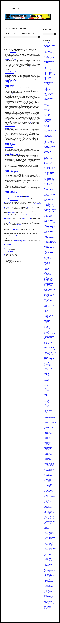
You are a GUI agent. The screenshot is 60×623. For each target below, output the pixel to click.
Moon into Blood (47, 335)
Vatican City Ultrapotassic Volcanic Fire (12, 154)
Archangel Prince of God (48, 84)
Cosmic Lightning (47, 147)
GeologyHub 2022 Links (48, 278)
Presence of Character (48, 368)
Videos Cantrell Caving (48, 571)
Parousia (30, 122)
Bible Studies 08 (47, 109)
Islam (45, 307)
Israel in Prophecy (47, 317)
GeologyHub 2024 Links (48, 280)
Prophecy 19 (46, 394)
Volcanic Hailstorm (47, 585)
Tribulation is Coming (48, 505)
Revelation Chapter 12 (48, 447)
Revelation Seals (47, 458)
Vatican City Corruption (9, 72)
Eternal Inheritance (47, 259)
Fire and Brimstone (47, 265)
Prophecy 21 (46, 396)
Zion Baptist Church (48, 610)
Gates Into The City (47, 274)
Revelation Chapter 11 (48, 446)
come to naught (16, 240)
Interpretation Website (48, 304)
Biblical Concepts (47, 118)
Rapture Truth (46, 411)
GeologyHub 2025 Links (48, 282)
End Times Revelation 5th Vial (49, 233)
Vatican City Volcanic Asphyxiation (11, 171)
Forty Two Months (47, 270)
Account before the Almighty (49, 52)
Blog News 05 (46, 126)
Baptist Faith (46, 95)
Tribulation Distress (48, 503)
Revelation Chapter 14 (48, 449)
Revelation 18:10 (7, 244)
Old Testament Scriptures (48, 342)
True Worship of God (48, 524)
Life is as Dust (46, 327)
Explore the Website (47, 262)
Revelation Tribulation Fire (49, 460)
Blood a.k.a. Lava (47, 127)
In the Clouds (46, 299)
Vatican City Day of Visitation (10, 80)
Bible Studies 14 (47, 116)
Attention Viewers (47, 90)
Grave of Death (47, 290)
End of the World (47, 184)
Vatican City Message (9, 143)
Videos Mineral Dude (48, 576)
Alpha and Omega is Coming (49, 60)
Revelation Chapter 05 (48, 438)
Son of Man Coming (47, 480)
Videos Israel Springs (48, 574)
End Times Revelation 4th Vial (49, 230)
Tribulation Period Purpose (49, 512)
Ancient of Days (47, 62)
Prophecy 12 (46, 385)
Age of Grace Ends (47, 55)
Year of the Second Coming (49, 607)
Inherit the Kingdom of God (49, 302)
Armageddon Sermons (48, 87)
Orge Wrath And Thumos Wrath (50, 346)
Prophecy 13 (46, 386)
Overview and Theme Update (49, 354)
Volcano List (46, 590)
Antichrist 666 (47, 68)
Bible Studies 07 (47, 108)
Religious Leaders (47, 413)
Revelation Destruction (48, 455)
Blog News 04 (46, 125)
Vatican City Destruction (9, 82)
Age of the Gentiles (47, 56)
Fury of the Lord (47, 272)
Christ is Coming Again (48, 141)
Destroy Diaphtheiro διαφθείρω (49, 155)
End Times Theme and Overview (50, 254)
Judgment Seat (46, 321)
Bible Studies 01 (47, 100)
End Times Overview (48, 214)
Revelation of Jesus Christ (48, 457)
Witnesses (46, 602)
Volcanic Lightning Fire (48, 586)
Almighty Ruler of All (48, 58)
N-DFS (11, 244)
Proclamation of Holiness (48, 370)
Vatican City (27, 196)
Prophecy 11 (46, 384)
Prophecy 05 (46, 376)
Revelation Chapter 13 (48, 448)
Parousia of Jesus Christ (48, 362)
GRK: (5, 245)
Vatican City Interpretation (10, 125)
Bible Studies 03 (47, 103)
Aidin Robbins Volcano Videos (49, 57)
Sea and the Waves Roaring (49, 468)
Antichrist (46, 67)
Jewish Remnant (47, 320)
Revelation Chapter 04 (48, 437)
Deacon (45, 153)
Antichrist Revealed (47, 77)
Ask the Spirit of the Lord (48, 88)
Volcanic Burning (19, 196)
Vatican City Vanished (9, 170)
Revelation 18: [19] (7, 222)
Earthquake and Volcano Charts (50, 167)
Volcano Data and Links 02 (49, 589)
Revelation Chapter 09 (48, 443)
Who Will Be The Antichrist (49, 597)
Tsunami (45, 527)
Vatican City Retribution (9, 148)
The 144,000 (46, 489)
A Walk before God (47, 50)
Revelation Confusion (48, 454)
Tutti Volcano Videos (48, 529)
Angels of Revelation (48, 63)
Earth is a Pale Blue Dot (48, 164)
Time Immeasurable (48, 499)
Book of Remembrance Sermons (50, 134)
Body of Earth (46, 131)
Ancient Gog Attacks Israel (49, 61)
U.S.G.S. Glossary (47, 531)
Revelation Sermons (48, 459)
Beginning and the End (48, 97)
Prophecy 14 (46, 388)
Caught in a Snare (47, 140)
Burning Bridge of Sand (48, 136)
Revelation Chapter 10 (48, 444)
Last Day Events (47, 323)
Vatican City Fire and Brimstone (11, 93)
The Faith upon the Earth (48, 492)
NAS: (5, 246)
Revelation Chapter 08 (48, 442)
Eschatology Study (47, 258)
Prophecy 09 (46, 381)
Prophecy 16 (46, 390)
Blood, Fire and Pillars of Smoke (50, 130)
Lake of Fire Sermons (48, 322)
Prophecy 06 (46, 378)
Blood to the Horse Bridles (49, 129)
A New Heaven (46, 46)
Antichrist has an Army (48, 71)
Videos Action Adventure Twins (50, 570)
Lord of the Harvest (47, 330)
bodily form (31, 66)
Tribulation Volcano (47, 515)
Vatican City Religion (9, 146)
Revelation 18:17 (7, 251)
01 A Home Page (47, 42)
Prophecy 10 (46, 383)
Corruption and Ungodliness (49, 146)
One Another (46, 343)
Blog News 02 (46, 122)
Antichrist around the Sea (49, 69)
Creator (45, 148)
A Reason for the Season (48, 48)
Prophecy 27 (46, 404)
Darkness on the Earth (48, 151)
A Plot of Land (46, 47)
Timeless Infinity (47, 500)
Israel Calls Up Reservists (48, 315)
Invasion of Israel (47, 306)
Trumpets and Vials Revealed (49, 526)
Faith (45, 264)
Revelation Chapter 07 (48, 441)
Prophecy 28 (46, 405)
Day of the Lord (47, 152)
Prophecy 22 (46, 397)
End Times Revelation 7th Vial (49, 241)
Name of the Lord (47, 338)
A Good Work (46, 44)
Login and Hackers (47, 328)
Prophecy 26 (46, 402)
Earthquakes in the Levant (49, 179)
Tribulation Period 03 (48, 508)
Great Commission (47, 291)
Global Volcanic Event (48, 284)
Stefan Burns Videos (48, 486)
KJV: (4, 248)
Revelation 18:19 (7, 259)
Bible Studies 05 (47, 105)
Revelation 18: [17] (7, 214)
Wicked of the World (48, 601)
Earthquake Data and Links (49, 172)
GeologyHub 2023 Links (48, 279)
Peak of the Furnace (47, 364)
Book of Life (46, 132)
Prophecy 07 (46, 379)
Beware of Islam (47, 99)
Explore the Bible (47, 261)
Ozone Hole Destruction (48, 359)
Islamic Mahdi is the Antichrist (50, 314)
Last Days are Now (47, 325)
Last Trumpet (46, 326)
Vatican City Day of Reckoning (10, 74)
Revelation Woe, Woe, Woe (49, 463)
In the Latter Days (47, 301)
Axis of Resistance (47, 94)
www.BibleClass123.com (14, 9)
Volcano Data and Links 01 (49, 587)
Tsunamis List (46, 528)
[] (7, 198)
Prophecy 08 (46, 380)
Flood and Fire (46, 268)
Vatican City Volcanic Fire (10, 191)
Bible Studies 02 (47, 101)
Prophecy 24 (46, 400)
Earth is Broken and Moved (49, 166)
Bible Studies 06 (47, 106)
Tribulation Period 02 (48, 507)
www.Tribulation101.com (48, 606)
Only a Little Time (47, 344)
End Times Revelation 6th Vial (49, 237)
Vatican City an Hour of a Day (10, 59)
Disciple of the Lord (47, 161)
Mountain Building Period (49, 336)
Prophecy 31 (46, 409)
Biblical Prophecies (47, 119)
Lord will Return (47, 331)
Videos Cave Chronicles (48, 573)
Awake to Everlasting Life (48, 93)
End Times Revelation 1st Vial (49, 219)
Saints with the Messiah (48, 465)
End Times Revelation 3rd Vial (49, 226)
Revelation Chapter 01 (48, 433)
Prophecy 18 (46, 393)
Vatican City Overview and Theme (11, 144)
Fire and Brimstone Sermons (49, 267)
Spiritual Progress (47, 485)
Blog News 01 (46, 121)
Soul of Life (46, 483)
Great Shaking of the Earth (49, 294)
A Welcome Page (47, 51)
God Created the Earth (48, 285)
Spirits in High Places (48, 484)
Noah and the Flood (47, 339)
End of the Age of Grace (48, 183)
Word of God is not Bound (49, 603)
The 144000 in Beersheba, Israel (50, 490)
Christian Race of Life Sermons (49, 142)
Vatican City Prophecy (9, 145)
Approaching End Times (48, 82)
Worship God (46, 605)
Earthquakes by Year (48, 177)
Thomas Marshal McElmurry (49, 496)
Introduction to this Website (49, 305)
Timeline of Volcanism (48, 501)
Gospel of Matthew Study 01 (49, 288)
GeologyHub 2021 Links (48, 277)
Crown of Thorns (47, 150)
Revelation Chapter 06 (48, 439)
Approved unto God (47, 83)
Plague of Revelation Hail (48, 365)
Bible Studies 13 (47, 115)
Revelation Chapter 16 (48, 452)
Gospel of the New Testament (49, 289)
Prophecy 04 (46, 375)
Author (45, 92)
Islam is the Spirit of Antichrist (49, 310)
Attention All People (47, 89)
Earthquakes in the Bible (48, 178)
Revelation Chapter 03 (48, 436)
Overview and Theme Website (49, 358)
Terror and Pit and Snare (48, 487)
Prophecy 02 (46, 373)
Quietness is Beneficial (48, 410)
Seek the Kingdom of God (48, 470)
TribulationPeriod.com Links (49, 523)
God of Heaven (46, 286)
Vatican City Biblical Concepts (10, 71)
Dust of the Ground (47, 163)
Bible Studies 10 (47, 111)
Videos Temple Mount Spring (49, 577)
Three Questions (47, 497)
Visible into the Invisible (48, 581)
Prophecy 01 (46, 372)
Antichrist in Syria (47, 73)
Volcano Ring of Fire (48, 591)
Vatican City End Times (9, 85)
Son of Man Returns (47, 481)
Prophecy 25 (46, 401)
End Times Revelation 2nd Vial (49, 222)
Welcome (45, 595)
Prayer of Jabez (47, 367)
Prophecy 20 (46, 395)
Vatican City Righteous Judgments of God (12, 153)
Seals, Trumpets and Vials (49, 469)
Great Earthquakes (47, 293)
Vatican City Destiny (8, 81)
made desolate (23, 240)
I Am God (45, 298)
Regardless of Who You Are (49, 412)
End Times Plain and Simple (49, 215)
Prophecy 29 (46, 406)
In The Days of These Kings (49, 300)
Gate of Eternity (47, 273)
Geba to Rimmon (47, 275)
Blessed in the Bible (47, 120)
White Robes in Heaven (48, 596)
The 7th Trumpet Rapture (48, 491)
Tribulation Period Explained (49, 510)
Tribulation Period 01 (48, 506)
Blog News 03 (46, 124)
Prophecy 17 (46, 391)
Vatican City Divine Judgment (10, 84)
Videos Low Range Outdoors (49, 575)
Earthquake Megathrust (48, 175)
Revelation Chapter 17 (48, 453)
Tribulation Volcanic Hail (48, 513)
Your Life (45, 608)
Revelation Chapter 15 (48, 450)
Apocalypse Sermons (48, 81)
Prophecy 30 (46, 407)
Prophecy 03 (46, 374)
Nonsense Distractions (48, 341)
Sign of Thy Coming (47, 479)
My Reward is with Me (48, 337)
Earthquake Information (48, 173)
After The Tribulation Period (49, 53)
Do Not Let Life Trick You (48, 162)
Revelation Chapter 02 (48, 434)
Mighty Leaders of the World (49, 333)
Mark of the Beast (47, 332)
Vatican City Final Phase (9, 86)
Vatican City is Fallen (9, 128)
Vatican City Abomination (10, 53)
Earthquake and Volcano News (49, 171)
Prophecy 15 (46, 389)
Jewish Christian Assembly (49, 319)
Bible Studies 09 (47, 110)
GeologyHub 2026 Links (48, 283)
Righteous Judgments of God (49, 464)
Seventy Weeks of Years (48, 478)
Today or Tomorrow (48, 502)
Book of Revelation (47, 135)
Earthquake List (47, 174)
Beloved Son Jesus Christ (48, 98)
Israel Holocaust (47, 316)
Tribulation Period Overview (49, 511)
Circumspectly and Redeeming (49, 145)
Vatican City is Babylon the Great (11, 127)
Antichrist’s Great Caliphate (49, 79)
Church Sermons (47, 143)
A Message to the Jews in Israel (49, 45)
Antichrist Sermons (47, 78)
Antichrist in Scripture (48, 72)
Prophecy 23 (46, 399)
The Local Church (47, 494)
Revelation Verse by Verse (49, 462)
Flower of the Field (47, 269)
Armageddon (46, 85)
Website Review (47, 594)
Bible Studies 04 (47, 104)
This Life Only (46, 495)
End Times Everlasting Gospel (49, 185)
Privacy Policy (46, 369)
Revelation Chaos (47, 432)
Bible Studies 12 (47, 114)
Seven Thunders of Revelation (49, 476)
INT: (5, 249)
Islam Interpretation (48, 309)
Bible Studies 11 (47, 113)
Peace (45, 363)
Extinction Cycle (47, 263)
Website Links (46, 592)
